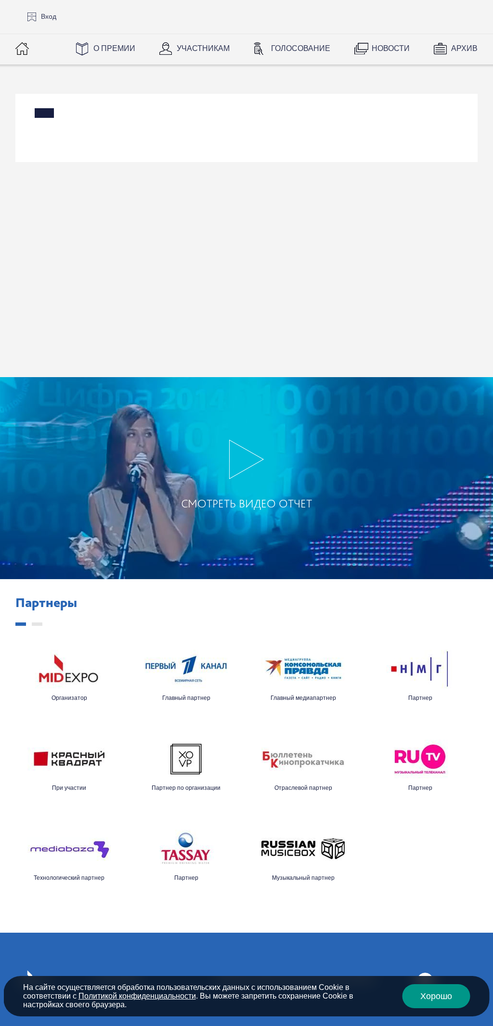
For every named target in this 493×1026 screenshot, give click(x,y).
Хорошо (436, 996)
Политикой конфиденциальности (137, 996)
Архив (464, 48)
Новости (391, 48)
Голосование (300, 48)
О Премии (114, 48)
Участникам (203, 48)
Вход (48, 16)
